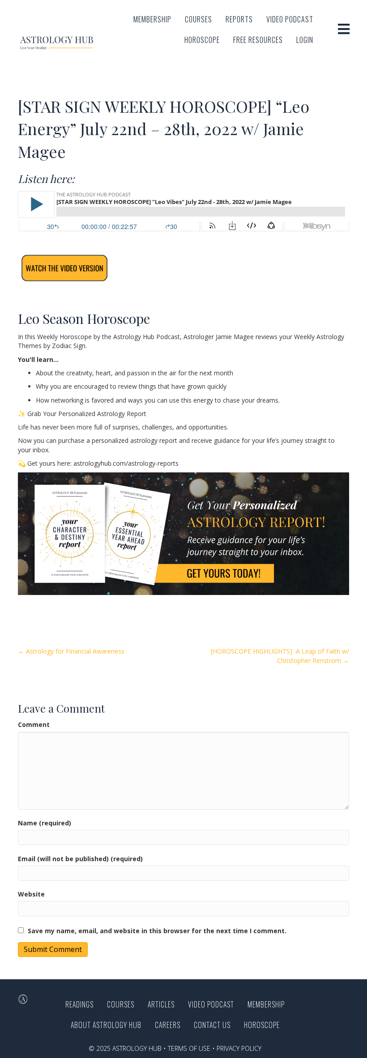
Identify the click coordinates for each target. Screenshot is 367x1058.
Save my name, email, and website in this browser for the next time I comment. (157, 930)
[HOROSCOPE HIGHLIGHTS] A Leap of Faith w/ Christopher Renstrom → (280, 655)
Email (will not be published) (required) (80, 858)
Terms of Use (189, 1048)
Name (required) (44, 823)
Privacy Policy (239, 1048)
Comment (34, 724)
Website (31, 894)
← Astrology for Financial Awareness (71, 651)
